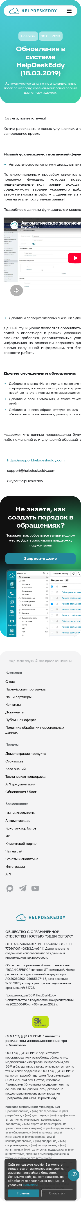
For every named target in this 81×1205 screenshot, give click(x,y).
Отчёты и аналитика (21, 859)
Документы (14, 712)
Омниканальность (20, 813)
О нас (10, 681)
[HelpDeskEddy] (34, 11)
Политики (30, 1185)
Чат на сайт (14, 851)
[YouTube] (35, 888)
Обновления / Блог (20, 791)
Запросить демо (40, 558)
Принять (23, 1193)
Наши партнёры (18, 697)
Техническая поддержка (25, 776)
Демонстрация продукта (25, 753)
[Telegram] (22, 888)
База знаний (15, 769)
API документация (20, 784)
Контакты (13, 704)
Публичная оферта (20, 719)
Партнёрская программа (25, 689)
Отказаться (57, 1193)
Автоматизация (17, 820)
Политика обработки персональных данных (34, 730)
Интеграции (15, 866)
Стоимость (14, 761)
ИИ (7, 836)
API (8, 874)
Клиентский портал (21, 843)
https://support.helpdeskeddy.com (36, 460)
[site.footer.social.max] (9, 888)
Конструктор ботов (20, 828)
